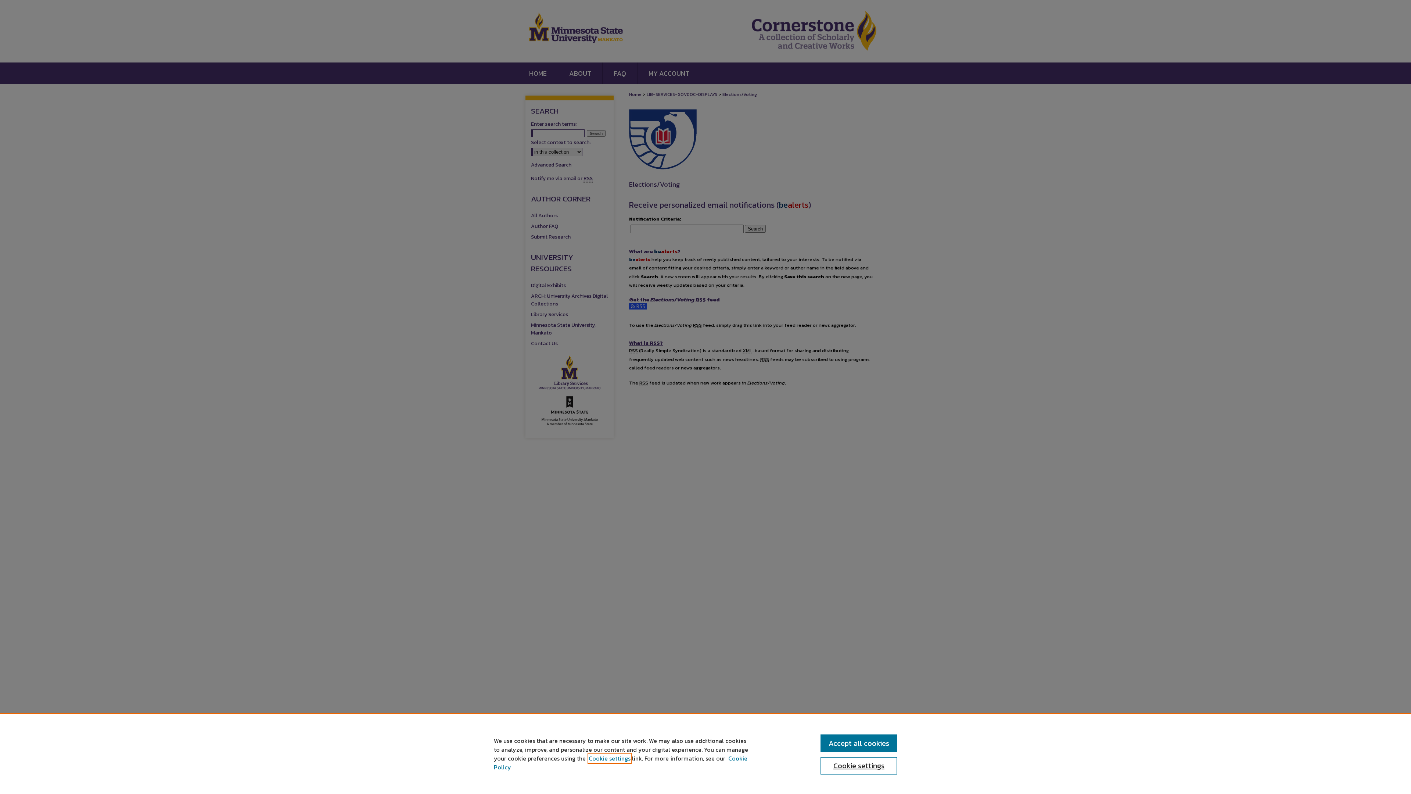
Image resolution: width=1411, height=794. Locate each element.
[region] (705, 753)
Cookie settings (610, 758)
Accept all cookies (859, 743)
